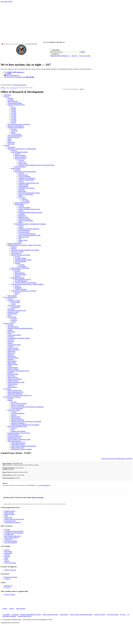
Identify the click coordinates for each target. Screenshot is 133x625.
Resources (18, 276)
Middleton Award (23, 217)
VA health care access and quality (13, 531)
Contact (13, 322)
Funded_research (13, 87)
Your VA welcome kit (10, 542)
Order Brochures (12, 313)
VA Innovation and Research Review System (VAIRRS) (27, 284)
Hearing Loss (11, 353)
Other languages (20, 608)
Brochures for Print (13, 312)
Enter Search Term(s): (56, 52)
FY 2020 (13, 117)
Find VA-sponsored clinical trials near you (20, 395)
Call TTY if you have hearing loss (20, 77)
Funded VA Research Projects (16, 104)
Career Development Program (26, 233)
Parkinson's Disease (13, 369)
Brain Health (11, 331)
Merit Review (22, 191)
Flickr (6, 559)
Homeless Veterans (9, 511)
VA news (7, 550)
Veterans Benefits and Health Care (60, 56)
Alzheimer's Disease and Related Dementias (20, 328)
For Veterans (7, 389)
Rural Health (11, 376)
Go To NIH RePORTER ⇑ (44, 485)
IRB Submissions (20, 273)
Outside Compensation (17, 420)
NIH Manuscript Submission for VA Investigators (25, 424)
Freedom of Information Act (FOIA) (30, 614)
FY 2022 (13, 114)
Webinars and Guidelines (18, 431)
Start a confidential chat (13, 75)
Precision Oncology (20, 158)
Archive (13, 304)
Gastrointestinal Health (14, 344)
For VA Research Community (12, 397)
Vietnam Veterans (13, 384)
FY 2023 (13, 113)
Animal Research (16, 253)
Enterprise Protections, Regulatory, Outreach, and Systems (24, 245)
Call (15, 72)
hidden (13, 132)
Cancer (10, 333)
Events (9, 315)
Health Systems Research (22, 202)
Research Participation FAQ (16, 392)
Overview (10, 98)
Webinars (17, 263)
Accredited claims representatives (13, 533)
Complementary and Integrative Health (19, 338)
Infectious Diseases (13, 358)
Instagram (7, 556)
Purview (20, 227)
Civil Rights (15, 614)
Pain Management (13, 367)
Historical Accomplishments (16, 126)
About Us (7, 96)
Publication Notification (18, 423)
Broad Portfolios (16, 168)
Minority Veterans (9, 514)
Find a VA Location (85, 56)
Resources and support (10, 577)
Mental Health (12, 362)
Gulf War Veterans (13, 348)
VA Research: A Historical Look (17, 310)
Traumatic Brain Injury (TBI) (16, 382)
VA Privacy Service (99, 614)
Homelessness (12, 356)
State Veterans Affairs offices (12, 536)
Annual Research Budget (15, 103)
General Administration (17, 413)
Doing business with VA (11, 537)
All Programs (11, 147)
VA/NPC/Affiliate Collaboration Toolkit (19, 439)
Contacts (20, 181)
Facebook (7, 554)
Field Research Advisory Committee (21, 449)
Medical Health (19, 204)
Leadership (11, 100)
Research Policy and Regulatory (20, 268)
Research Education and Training (20, 255)
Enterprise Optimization (14, 243)
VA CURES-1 (26, 201)
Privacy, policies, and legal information (81, 614)
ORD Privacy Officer (17, 251)
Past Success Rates (23, 232)
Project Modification (24, 230)
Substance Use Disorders (15, 379)
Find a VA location (9, 594)
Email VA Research (38, 497)
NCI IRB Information (21, 281)
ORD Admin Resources (14, 441)
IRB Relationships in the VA (23, 279)
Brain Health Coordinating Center (17, 426)
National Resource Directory (12, 522)
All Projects (129, 458)
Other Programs (12, 295)
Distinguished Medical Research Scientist (30, 212)
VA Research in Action (14, 305)
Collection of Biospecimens (26, 180)
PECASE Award (16, 134)
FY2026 (13, 108)
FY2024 (13, 111)
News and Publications (10, 297)
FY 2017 (13, 122)
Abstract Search (22, 240)
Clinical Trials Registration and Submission (23, 446)
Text (8, 74)
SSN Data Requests (13, 434)
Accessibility (6, 614)
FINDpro (13, 248)
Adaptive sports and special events (14, 519)
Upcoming (21, 264)
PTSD (6, 516)
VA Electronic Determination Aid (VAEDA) (23, 291)
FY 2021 (13, 116)
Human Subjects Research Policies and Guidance (25, 250)
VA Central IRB (15, 269)
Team (12, 429)
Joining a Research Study (15, 390)
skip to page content (6, 1)
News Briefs (11, 309)
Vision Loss (11, 385)
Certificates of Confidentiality (26, 178)
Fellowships (11, 144)
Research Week (12, 317)
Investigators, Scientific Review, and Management (22, 149)
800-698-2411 (8, 586)
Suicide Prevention (20, 166)
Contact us (7, 578)
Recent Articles (15, 302)
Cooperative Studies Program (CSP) (28, 183)
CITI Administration (20, 261)
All (12, 106)
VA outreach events (9, 521)
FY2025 (13, 109)
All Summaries (15, 307)
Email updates (8, 553)
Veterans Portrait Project (24, 616)
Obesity (10, 366)
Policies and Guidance (14, 410)
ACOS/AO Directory (14, 137)
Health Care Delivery (14, 349)
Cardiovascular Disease (14, 335)
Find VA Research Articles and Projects (19, 124)
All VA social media (10, 563)
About (8, 87)
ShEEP (20, 196)
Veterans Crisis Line (10, 570)
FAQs (16, 294)
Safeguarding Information (15, 393)
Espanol (5, 608)
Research (13, 415)
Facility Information (20, 274)
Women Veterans (9, 512)
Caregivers (11, 336)
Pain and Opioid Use (21, 157)
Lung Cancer (22, 162)
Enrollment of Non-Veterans (26, 188)
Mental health (8, 517)
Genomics (10, 346)
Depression (11, 341)
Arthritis (10, 330)
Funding (10, 400)
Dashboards (18, 287)
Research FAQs (15, 416)
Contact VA (55, 54)
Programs (6, 145)
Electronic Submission (17, 405)
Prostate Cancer (22, 163)
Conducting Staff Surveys (15, 436)
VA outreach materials (10, 541)
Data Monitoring (23, 186)
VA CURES (21, 198)
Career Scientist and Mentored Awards (29, 235)
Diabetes (10, 343)
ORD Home (3, 87)
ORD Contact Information (15, 135)
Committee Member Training (23, 260)
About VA (74, 56)
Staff (19, 238)
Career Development (24, 176)
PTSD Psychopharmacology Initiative (29, 193)
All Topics (10, 325)
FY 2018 (13, 121)
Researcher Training (20, 258)
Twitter (6, 558)
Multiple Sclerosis (13, 364)
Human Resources (16, 418)
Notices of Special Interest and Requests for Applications (27, 407)
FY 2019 (13, 119)
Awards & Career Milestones (16, 127)
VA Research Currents (14, 300)
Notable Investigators (24, 219)
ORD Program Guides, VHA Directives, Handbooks (26, 421)
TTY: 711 (7, 587)
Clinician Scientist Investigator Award (29, 209)
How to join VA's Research (19, 403)
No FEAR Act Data (112, 614)
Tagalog (11, 608)
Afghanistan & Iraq (13, 327)
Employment (11, 142)
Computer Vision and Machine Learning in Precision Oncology (36, 165)
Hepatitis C (11, 354)
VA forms (7, 529)
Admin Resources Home (18, 442)
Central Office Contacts (18, 444)
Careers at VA (8, 539)
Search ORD (55, 50)
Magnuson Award (23, 237)
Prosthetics (11, 372)
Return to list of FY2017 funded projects (113, 458)
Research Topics (8, 323)
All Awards (14, 131)
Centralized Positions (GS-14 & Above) (19, 433)
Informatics (11, 359)
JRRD (20, 242)
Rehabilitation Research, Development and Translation (30, 224)
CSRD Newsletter (23, 184)
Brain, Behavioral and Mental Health (25, 171)
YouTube (7, 561)
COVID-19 (11, 340)
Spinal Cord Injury (13, 377)
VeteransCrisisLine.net (19, 85)
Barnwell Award (23, 175)
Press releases (8, 551)
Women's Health (12, 387)
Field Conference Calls (17, 447)
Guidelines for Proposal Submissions (28, 229)
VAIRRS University (20, 289)
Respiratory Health (13, 374)
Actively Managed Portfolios (19, 152)
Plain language (64, 614)
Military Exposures (20, 155)
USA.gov (123, 614)
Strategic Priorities (13, 101)
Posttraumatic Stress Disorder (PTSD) (18, 371)
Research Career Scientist (25, 194)
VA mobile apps (8, 534)
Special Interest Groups (14, 438)
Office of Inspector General (50, 614)
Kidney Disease (12, 361)
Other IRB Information (17, 278)
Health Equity (11, 351)
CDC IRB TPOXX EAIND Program (25, 282)
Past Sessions (22, 266)
